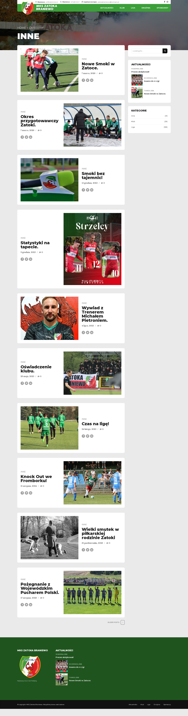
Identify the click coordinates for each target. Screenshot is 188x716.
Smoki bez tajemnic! (93, 175)
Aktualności (106, 8)
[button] (67, 249)
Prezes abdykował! (140, 72)
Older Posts (113, 622)
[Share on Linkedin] (91, 80)
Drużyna (146, 8)
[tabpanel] (92, 249)
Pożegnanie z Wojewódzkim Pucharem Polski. (40, 588)
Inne (84, 59)
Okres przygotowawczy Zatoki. (39, 120)
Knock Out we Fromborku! (36, 478)
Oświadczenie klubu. (36, 369)
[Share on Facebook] (83, 80)
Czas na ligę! (95, 423)
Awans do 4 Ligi (151, 81)
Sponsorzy (162, 8)
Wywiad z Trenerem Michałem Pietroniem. (95, 314)
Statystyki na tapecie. (35, 244)
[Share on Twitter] (87, 80)
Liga (133, 8)
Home (21, 27)
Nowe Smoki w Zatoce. (98, 66)
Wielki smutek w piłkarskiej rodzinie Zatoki (100, 533)
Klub (122, 8)
